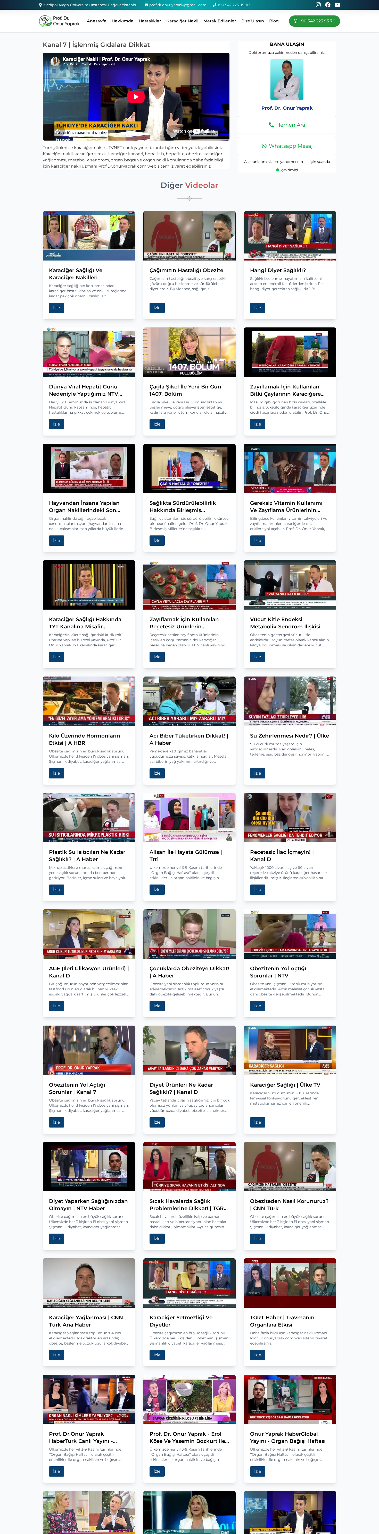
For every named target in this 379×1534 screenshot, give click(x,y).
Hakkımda (123, 21)
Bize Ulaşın (252, 21)
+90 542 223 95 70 (233, 5)
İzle (56, 307)
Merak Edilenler (219, 21)
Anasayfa (96, 21)
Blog (274, 21)
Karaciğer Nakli (182, 21)
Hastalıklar (150, 21)
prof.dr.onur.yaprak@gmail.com (178, 5)
